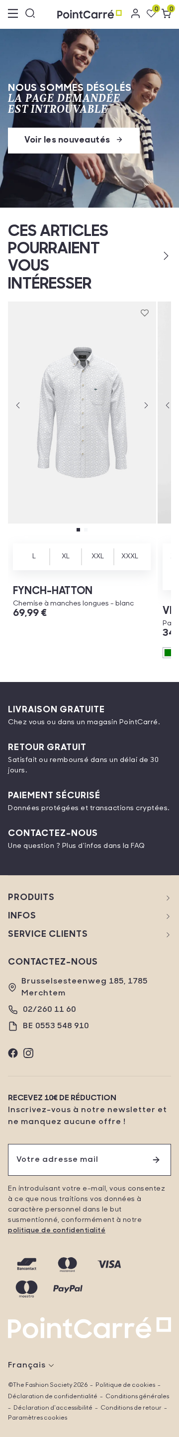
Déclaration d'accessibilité (52, 1408)
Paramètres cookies (37, 1418)
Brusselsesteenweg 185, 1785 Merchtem (84, 987)
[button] (150, 256)
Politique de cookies (125, 1385)
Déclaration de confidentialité (52, 1397)
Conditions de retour (131, 1408)
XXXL (129, 556)
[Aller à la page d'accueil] (89, 14)
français (27, 1365)
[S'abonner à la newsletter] (156, 1160)
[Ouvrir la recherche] (30, 14)
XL (66, 556)
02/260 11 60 (49, 1010)
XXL (97, 556)
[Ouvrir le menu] (13, 14)
